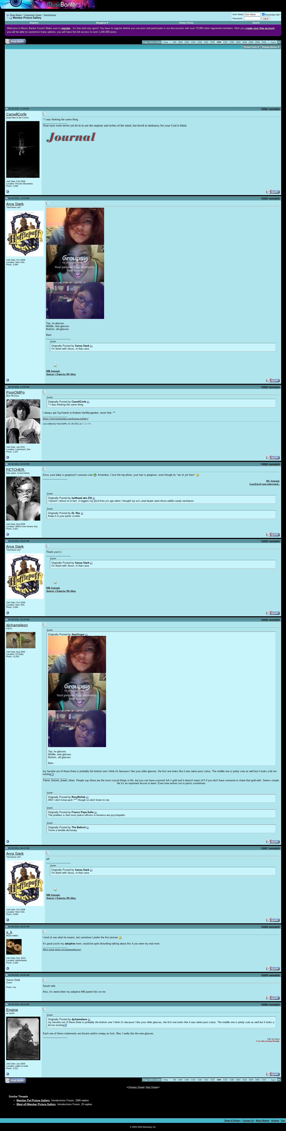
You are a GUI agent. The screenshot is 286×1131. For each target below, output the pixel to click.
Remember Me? (272, 15)
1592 (206, 42)
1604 (238, 42)
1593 (212, 42)
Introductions (50, 15)
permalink (274, 109)
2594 (263, 42)
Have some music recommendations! (62, 949)
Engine (12, 1010)
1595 (225, 42)
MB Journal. (53, 371)
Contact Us (248, 1120)
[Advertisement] (39, 78)
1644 (244, 42)
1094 (180, 42)
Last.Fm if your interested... (265, 484)
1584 (199, 42)
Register (34, 23)
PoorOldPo (15, 392)
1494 (186, 42)
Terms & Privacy (232, 1120)
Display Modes (269, 47)
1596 (231, 42)
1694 (251, 42)
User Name (237, 14)
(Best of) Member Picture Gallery (36, 1104)
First (165, 42)
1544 (193, 42)
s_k (9, 932)
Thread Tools (250, 47)
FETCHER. (15, 470)
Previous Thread (136, 1087)
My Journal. (273, 480)
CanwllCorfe (16, 114)
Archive (275, 1120)
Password (237, 18)
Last (273, 42)
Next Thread (152, 1087)
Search (256, 23)
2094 (257, 42)
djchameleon (17, 625)
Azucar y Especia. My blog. (61, 374)
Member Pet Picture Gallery (33, 1100)
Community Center (32, 15)
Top (283, 1120)
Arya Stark (15, 204)
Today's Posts (186, 23)
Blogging (101, 23)
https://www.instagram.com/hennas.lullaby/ (66, 418)
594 (174, 42)
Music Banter (16, 15)
